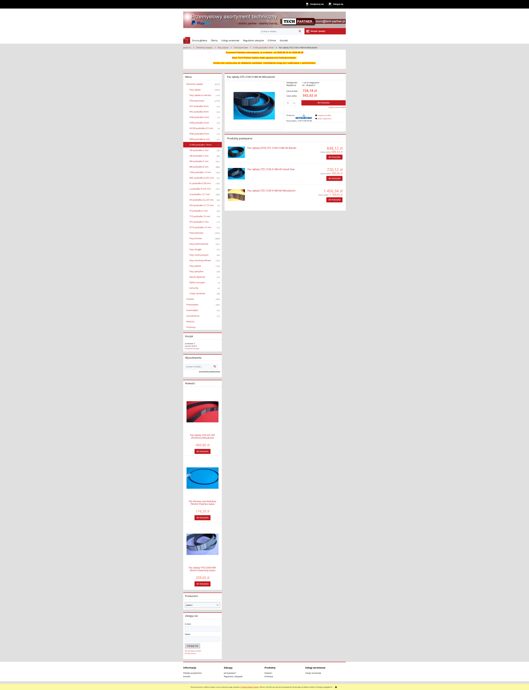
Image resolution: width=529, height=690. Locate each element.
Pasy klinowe (195, 238)
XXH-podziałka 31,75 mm (201, 205)
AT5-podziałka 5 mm (199, 221)
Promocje (190, 327)
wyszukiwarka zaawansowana (209, 371)
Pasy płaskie (195, 265)
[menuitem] (199, 40)
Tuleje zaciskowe (197, 293)
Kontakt (186, 676)
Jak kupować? (230, 673)
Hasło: (188, 634)
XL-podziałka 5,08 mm (200, 183)
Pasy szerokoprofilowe (200, 260)
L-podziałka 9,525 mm (200, 188)
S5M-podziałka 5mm (199, 133)
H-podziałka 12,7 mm (199, 194)
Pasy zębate (195, 89)
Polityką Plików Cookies (250, 687)
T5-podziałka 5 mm (198, 210)
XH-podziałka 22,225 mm (201, 199)
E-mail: (188, 624)
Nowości (190, 321)
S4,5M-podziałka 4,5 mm (201, 128)
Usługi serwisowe (313, 673)
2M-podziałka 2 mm (199, 150)
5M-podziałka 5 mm (199, 161)
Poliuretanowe (196, 232)
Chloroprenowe (196, 100)
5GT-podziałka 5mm (199, 106)
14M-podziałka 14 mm (200, 172)
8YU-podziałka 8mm (199, 111)
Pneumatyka (192, 304)
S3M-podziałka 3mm (199, 122)
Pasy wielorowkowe (198, 243)
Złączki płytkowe (197, 276)
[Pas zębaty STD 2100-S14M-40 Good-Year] (236, 173)
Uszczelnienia (192, 315)
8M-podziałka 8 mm (199, 166)
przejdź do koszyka (192, 348)
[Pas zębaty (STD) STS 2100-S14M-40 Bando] (236, 152)
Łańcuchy (193, 287)
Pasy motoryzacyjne (198, 254)
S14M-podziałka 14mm (200, 144)
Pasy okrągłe (195, 249)
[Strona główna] (264, 18)
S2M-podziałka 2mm (199, 117)
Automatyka (192, 310)
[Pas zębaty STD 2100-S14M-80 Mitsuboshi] (236, 195)
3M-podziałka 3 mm (199, 155)
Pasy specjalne (196, 271)
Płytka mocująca (197, 282)
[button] (323, 115)
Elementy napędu (194, 84)
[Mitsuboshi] (303, 116)
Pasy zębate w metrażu (200, 95)
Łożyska (190, 299)
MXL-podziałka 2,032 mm (201, 177)
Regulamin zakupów (233, 676)
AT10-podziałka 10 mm (200, 227)
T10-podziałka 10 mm (199, 216)
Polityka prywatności (192, 673)
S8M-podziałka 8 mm (199, 139)
